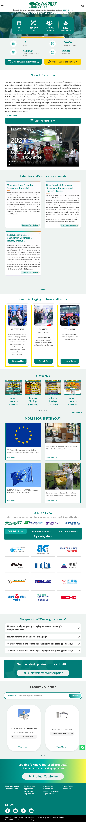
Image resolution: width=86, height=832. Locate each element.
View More (12, 115)
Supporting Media (43, 536)
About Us (8, 817)
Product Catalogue (45, 776)
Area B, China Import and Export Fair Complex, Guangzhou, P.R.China (38, 10)
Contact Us (40, 817)
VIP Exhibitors (15, 531)
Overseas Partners (68, 531)
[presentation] (2, 23)
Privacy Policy (30, 817)
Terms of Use (18, 817)
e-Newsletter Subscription (45, 673)
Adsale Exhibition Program (55, 817)
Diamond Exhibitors (40, 531)
